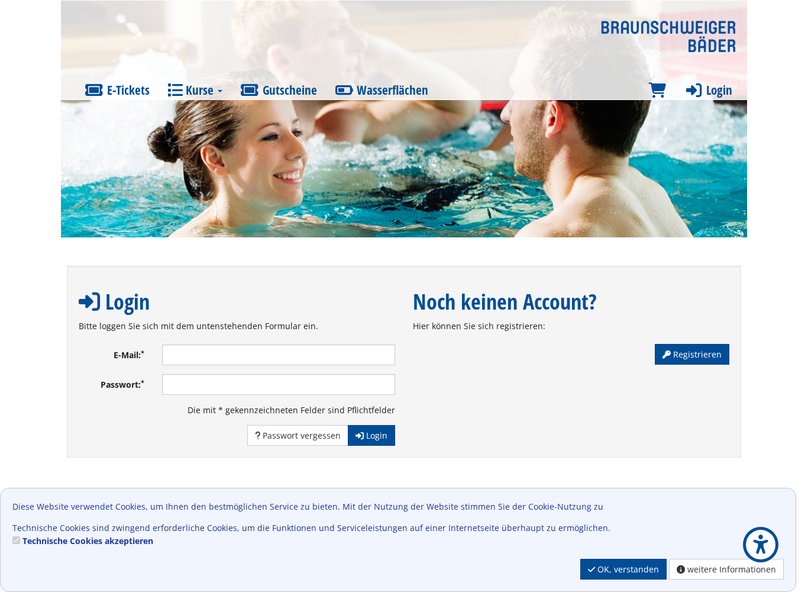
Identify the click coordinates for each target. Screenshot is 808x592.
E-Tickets (127, 90)
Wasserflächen (391, 90)
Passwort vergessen (300, 435)
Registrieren (696, 354)
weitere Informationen (730, 569)
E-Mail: (129, 355)
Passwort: (122, 384)
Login (717, 90)
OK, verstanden (627, 569)
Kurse (199, 90)
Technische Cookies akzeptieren (87, 540)
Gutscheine (288, 90)
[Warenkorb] (657, 90)
